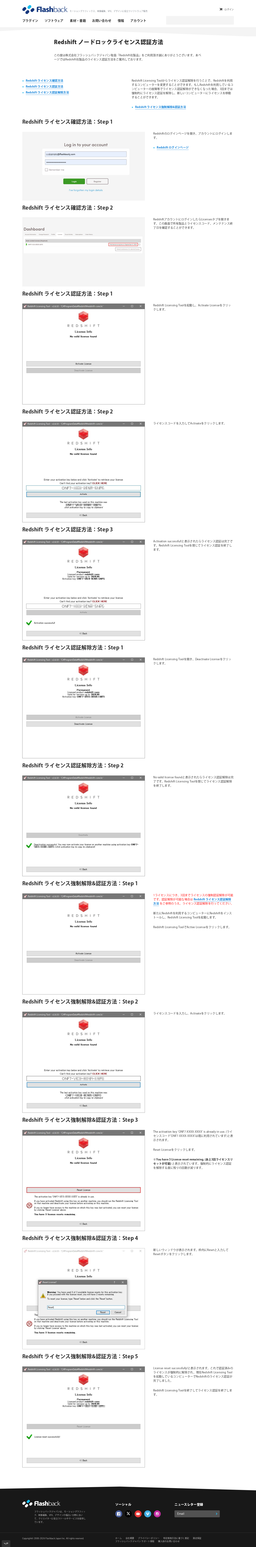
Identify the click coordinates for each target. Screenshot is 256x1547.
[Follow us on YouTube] (138, 1513)
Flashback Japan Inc (55, 1538)
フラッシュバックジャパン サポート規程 (134, 1541)
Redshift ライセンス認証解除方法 (47, 93)
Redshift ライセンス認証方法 (44, 87)
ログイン (229, 9)
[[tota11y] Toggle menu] (6, 1543)
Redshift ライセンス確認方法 (44, 81)
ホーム (118, 1538)
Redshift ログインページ (173, 148)
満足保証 (197, 1538)
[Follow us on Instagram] (157, 1513)
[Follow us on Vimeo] (147, 1513)
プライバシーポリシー (148, 1538)
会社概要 (130, 1538)
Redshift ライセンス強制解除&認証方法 (160, 107)
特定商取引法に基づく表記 (176, 1538)
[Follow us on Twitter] (128, 1513)
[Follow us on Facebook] (118, 1513)
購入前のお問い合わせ (169, 1541)
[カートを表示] (220, 9)
